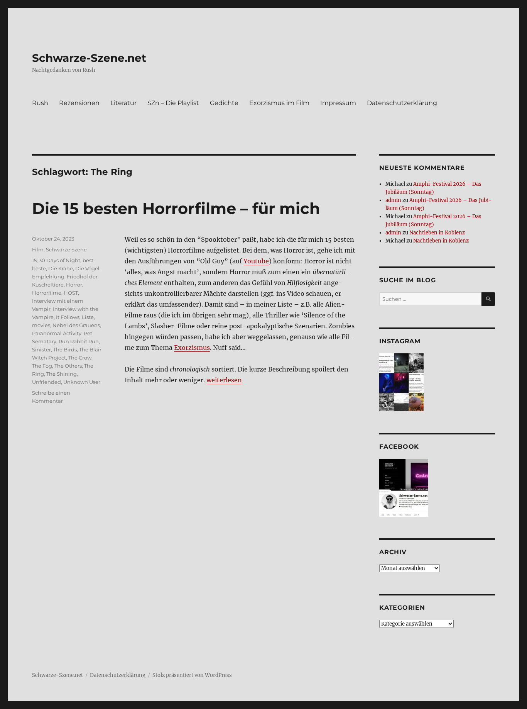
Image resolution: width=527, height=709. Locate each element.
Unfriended (46, 382)
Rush (40, 103)
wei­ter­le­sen (224, 380)
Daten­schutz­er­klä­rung (402, 103)
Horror (74, 285)
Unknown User (81, 382)
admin (393, 200)
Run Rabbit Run (79, 341)
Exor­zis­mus (192, 347)
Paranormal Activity (56, 333)
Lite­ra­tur (123, 103)
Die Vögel (87, 268)
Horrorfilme (46, 293)
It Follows (67, 317)
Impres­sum (338, 103)
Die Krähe (60, 268)
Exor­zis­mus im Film (279, 103)
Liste (88, 317)
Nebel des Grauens (76, 325)
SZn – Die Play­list (173, 103)
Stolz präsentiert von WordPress (192, 675)
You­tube (256, 261)
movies (41, 325)
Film (38, 249)
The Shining (61, 374)
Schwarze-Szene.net (89, 57)
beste (39, 268)
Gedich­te (224, 103)
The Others (68, 366)
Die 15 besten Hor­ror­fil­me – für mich (176, 208)
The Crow (79, 357)
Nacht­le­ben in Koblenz (437, 232)
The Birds (65, 349)
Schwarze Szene (66, 249)
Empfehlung (48, 276)
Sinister (41, 349)
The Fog (42, 366)
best (88, 260)
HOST (71, 293)
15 (34, 260)
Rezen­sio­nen (79, 103)
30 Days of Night (59, 260)
